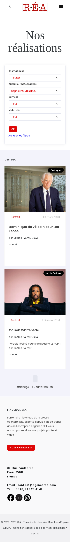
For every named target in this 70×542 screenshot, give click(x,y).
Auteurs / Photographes (23, 83)
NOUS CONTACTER (21, 447)
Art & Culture (53, 273)
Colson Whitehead (24, 330)
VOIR (12, 244)
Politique (56, 170)
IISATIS (35, 533)
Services (13, 96)
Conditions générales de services (33, 528)
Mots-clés (14, 110)
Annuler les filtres (19, 135)
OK (13, 129)
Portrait (15, 217)
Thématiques (16, 70)
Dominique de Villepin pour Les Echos (34, 228)
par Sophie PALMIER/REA (23, 238)
